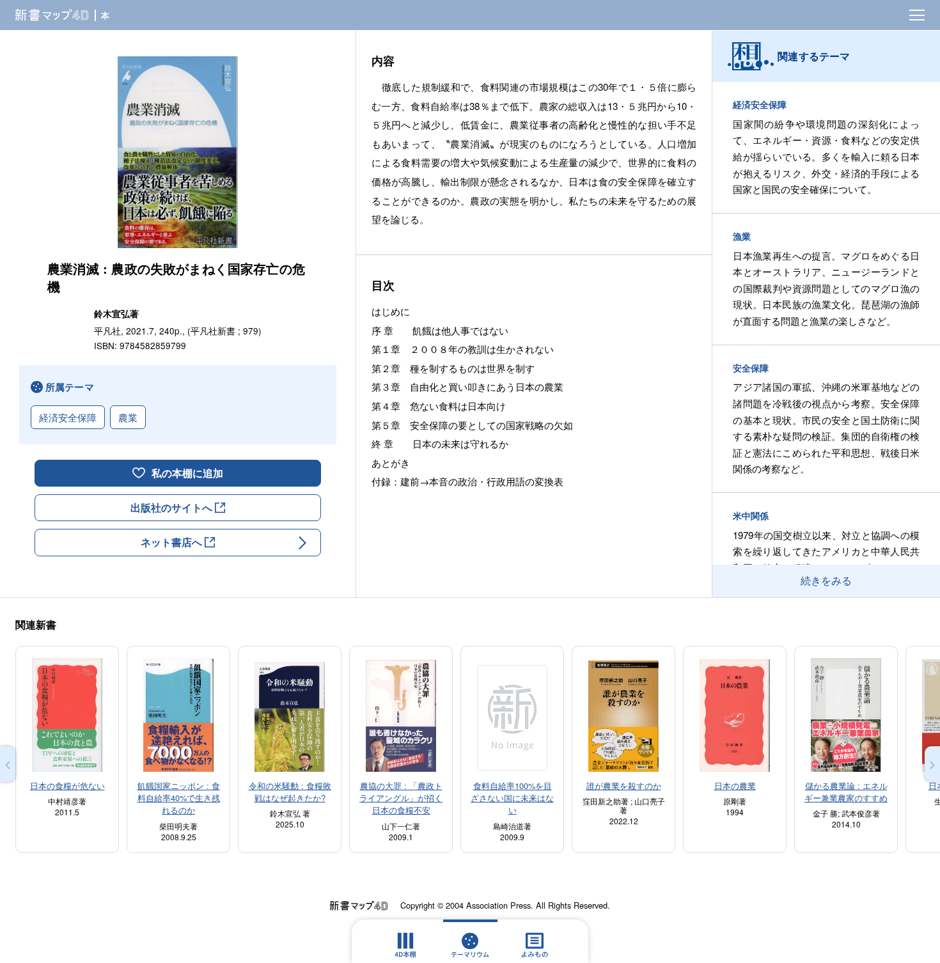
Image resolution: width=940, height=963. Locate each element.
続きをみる (826, 580)
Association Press (498, 905)
